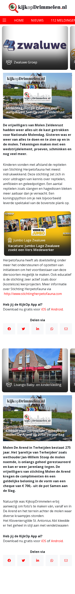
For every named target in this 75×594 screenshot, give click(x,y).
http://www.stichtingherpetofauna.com (33, 294)
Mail (66, 328)
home (19, 20)
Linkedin (37, 328)
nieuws (37, 20)
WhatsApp (52, 328)
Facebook (9, 328)
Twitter (23, 328)
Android (57, 309)
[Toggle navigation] (4, 20)
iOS (43, 309)
